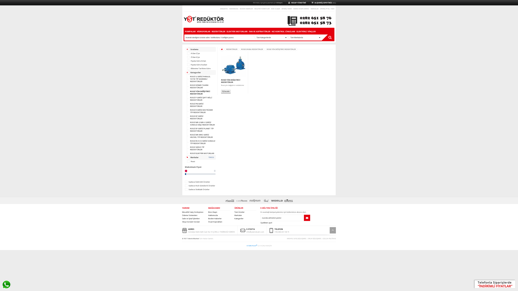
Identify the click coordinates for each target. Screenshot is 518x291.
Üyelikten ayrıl (266, 222)
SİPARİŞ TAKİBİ (287, 9)
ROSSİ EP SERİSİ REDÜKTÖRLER (196, 117)
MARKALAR (314, 9)
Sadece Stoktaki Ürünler (199, 189)
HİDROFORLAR (203, 31)
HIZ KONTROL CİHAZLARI (283, 31)
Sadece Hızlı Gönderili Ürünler (202, 185)
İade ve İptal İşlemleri (191, 218)
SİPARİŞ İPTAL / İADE (327, 9)
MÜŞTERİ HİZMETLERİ (262, 9)
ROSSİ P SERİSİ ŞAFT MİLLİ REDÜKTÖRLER (201, 98)
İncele (226, 91)
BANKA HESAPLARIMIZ (301, 9)
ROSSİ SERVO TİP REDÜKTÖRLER (197, 148)
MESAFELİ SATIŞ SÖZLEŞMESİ (296, 239)
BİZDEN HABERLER (246, 9)
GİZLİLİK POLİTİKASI (329, 239)
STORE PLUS (252, 246)
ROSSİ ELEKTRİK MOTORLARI (202, 153)
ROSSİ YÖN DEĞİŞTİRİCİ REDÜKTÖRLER (200, 92)
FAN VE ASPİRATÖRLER (259, 31)
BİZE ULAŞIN (275, 9)
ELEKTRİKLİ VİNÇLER (306, 31)
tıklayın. (279, 3)
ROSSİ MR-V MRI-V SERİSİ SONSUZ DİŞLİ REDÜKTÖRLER (202, 123)
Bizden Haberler (215, 218)
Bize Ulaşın (212, 212)
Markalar (238, 215)
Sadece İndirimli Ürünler (199, 182)
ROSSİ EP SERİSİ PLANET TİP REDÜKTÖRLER (202, 129)
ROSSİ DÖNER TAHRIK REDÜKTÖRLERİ (199, 86)
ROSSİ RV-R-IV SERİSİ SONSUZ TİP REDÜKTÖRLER (202, 142)
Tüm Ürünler (239, 212)
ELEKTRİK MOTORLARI (237, 31)
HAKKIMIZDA (233, 9)
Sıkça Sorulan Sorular (191, 222)
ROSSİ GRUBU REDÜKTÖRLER (252, 49)
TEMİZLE (211, 157)
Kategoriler (238, 218)
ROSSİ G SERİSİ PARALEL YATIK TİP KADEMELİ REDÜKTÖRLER (200, 79)
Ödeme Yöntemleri (189, 215)
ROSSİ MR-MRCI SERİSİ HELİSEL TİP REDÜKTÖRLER (201, 136)
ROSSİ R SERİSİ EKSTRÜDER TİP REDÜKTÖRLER (201, 111)
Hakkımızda (213, 215)
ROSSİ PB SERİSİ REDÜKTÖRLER (196, 105)
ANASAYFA (224, 9)
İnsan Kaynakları (215, 222)
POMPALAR (190, 31)
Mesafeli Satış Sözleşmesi (192, 212)
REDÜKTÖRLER (218, 31)
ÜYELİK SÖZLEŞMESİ (314, 239)
